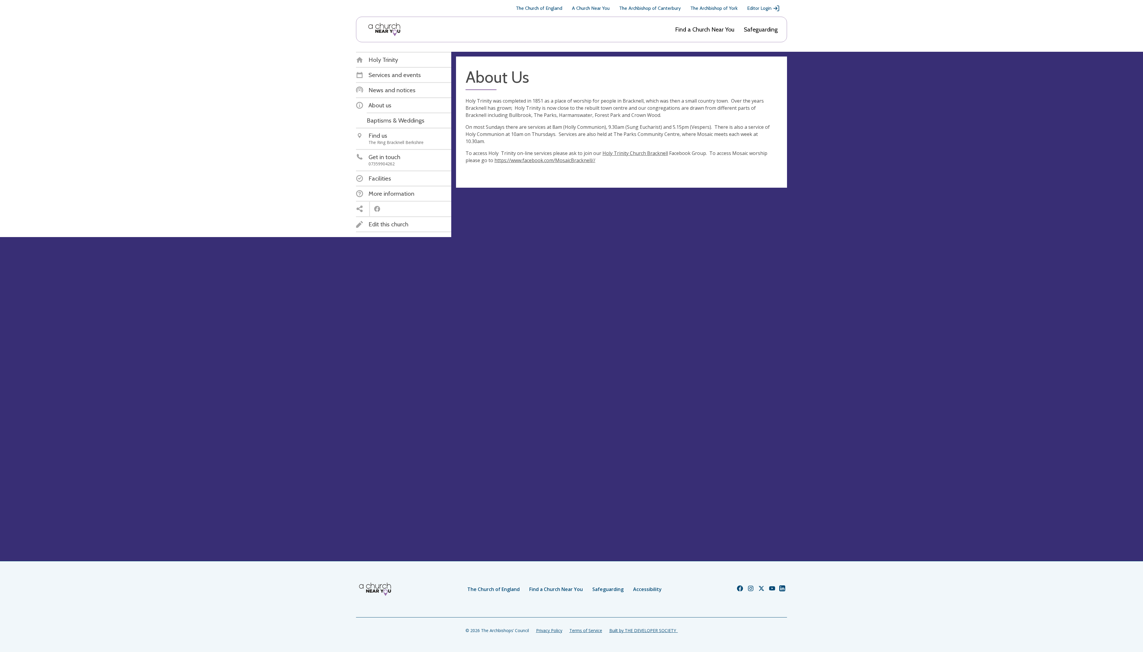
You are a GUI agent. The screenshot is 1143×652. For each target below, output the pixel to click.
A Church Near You (591, 8)
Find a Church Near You (704, 29)
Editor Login (759, 8)
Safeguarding (761, 29)
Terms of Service (585, 630)
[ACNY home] (384, 29)
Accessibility (647, 589)
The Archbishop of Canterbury (650, 8)
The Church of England (539, 8)
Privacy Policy (549, 630)
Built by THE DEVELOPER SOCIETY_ (643, 630)
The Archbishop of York (714, 8)
